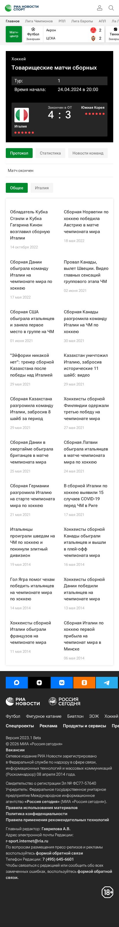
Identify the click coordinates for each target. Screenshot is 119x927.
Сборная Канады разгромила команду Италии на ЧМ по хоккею (85, 321)
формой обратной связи (59, 853)
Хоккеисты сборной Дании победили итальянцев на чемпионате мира (84, 589)
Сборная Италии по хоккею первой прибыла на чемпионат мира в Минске (84, 636)
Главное (12, 21)
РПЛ (62, 21)
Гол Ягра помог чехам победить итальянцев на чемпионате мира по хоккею (32, 589)
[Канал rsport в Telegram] (107, 682)
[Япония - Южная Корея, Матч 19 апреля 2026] (104, 114)
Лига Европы (82, 21)
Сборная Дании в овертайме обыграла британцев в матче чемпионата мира (31, 452)
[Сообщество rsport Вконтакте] (62, 682)
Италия (20, 126)
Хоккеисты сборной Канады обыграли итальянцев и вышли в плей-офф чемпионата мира (85, 542)
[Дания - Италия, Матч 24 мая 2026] (29, 133)
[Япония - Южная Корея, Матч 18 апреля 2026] (100, 114)
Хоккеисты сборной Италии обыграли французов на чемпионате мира (30, 632)
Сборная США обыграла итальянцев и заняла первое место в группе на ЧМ (32, 321)
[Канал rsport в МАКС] (17, 682)
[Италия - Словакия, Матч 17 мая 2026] (15, 133)
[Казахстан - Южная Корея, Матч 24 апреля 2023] (90, 114)
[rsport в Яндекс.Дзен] (39, 682)
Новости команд (87, 153)
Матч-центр (14, 34)
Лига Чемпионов (39, 21)
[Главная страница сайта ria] (6, 8)
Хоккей (19, 59)
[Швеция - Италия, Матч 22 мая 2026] (26, 133)
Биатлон (75, 716)
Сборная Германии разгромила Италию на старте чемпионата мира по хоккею (32, 495)
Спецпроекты (20, 725)
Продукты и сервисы (84, 725)
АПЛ (102, 21)
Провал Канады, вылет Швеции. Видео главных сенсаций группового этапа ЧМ (86, 271)
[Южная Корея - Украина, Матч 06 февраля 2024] (97, 114)
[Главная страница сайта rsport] (34, 8)
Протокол (19, 153)
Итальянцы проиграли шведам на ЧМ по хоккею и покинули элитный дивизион (32, 542)
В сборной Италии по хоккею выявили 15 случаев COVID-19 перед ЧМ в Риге (85, 495)
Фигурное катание (44, 716)
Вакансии (15, 750)
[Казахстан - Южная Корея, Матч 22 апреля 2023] (86, 114)
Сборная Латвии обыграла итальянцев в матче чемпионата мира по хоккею (86, 452)
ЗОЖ (94, 716)
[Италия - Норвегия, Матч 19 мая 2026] (19, 133)
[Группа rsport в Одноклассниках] (84, 682)
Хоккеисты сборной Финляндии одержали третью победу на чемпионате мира (86, 408)
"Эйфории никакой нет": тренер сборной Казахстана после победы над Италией (32, 365)
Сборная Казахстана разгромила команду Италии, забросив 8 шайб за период (31, 408)
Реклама (48, 725)
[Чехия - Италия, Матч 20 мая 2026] (22, 133)
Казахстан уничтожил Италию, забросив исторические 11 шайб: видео (86, 365)
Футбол (13, 716)
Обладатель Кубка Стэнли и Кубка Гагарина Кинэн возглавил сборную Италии (30, 225)
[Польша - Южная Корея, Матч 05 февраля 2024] (93, 114)
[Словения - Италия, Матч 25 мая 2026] (33, 133)
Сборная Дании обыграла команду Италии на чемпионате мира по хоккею (31, 275)
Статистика (50, 153)
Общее (16, 188)
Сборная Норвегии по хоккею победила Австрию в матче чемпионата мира (86, 221)
